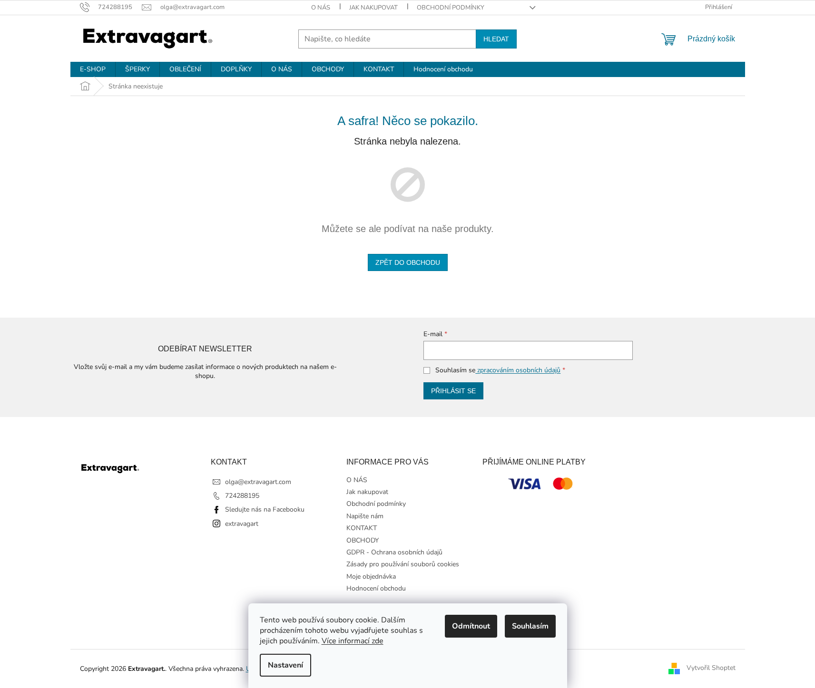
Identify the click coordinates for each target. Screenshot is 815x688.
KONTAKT (361, 528)
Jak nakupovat (373, 7)
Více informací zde (352, 641)
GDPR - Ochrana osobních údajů (394, 552)
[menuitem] (92, 69)
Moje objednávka (371, 576)
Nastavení (285, 665)
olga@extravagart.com (258, 481)
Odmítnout (471, 626)
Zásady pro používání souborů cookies (402, 564)
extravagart (241, 523)
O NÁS (320, 7)
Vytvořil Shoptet (711, 668)
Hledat (496, 39)
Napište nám (364, 516)
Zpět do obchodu (407, 262)
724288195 (242, 495)
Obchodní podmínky (450, 7)
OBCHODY (362, 540)
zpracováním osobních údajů (517, 370)
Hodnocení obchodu (376, 588)
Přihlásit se (453, 391)
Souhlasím (530, 626)
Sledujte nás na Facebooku (264, 509)
